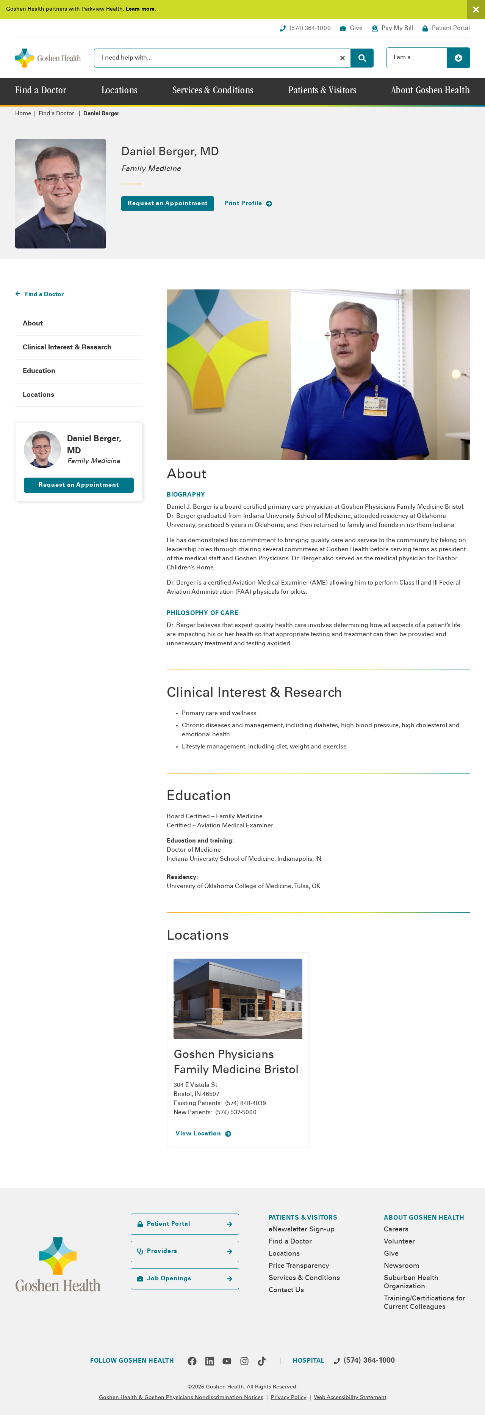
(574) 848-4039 (245, 1104)
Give (391, 1254)
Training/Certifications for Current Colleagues (424, 1303)
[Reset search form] (342, 58)
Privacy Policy (289, 1398)
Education (39, 371)
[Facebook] (192, 1361)
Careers (396, 1229)
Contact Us (286, 1290)
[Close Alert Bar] (476, 9)
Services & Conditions (304, 1278)
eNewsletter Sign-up (302, 1229)
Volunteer (399, 1242)
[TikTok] (261, 1361)
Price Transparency (299, 1266)
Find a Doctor (56, 114)
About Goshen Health (424, 1218)
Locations (38, 395)
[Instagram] (244, 1361)
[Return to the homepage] (48, 58)
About (33, 324)
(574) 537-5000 (236, 1113)
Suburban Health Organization (411, 1282)
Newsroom (401, 1266)
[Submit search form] (362, 58)
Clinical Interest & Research (67, 347)
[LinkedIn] (209, 1361)
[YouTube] (227, 1361)
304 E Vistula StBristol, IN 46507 (196, 1089)
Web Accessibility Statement (350, 1398)
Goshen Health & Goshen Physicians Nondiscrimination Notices (181, 1398)
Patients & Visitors (303, 1218)
